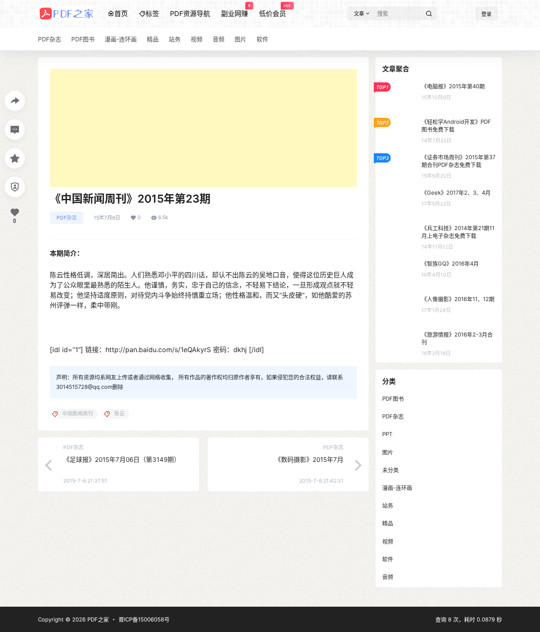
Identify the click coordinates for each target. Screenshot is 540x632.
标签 (152, 13)
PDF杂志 (67, 217)
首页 (121, 13)
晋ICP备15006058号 (144, 619)
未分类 (390, 470)
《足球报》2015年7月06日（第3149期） (121, 460)
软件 (387, 559)
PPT (387, 434)
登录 (486, 14)
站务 (387, 505)
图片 (387, 452)
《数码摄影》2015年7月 (309, 460)
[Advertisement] (203, 128)
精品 (387, 523)
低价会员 (272, 10)
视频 (387, 541)
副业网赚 (234, 10)
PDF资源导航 (190, 13)
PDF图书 (393, 398)
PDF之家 (97, 619)
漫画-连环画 (397, 487)
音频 (387, 576)
